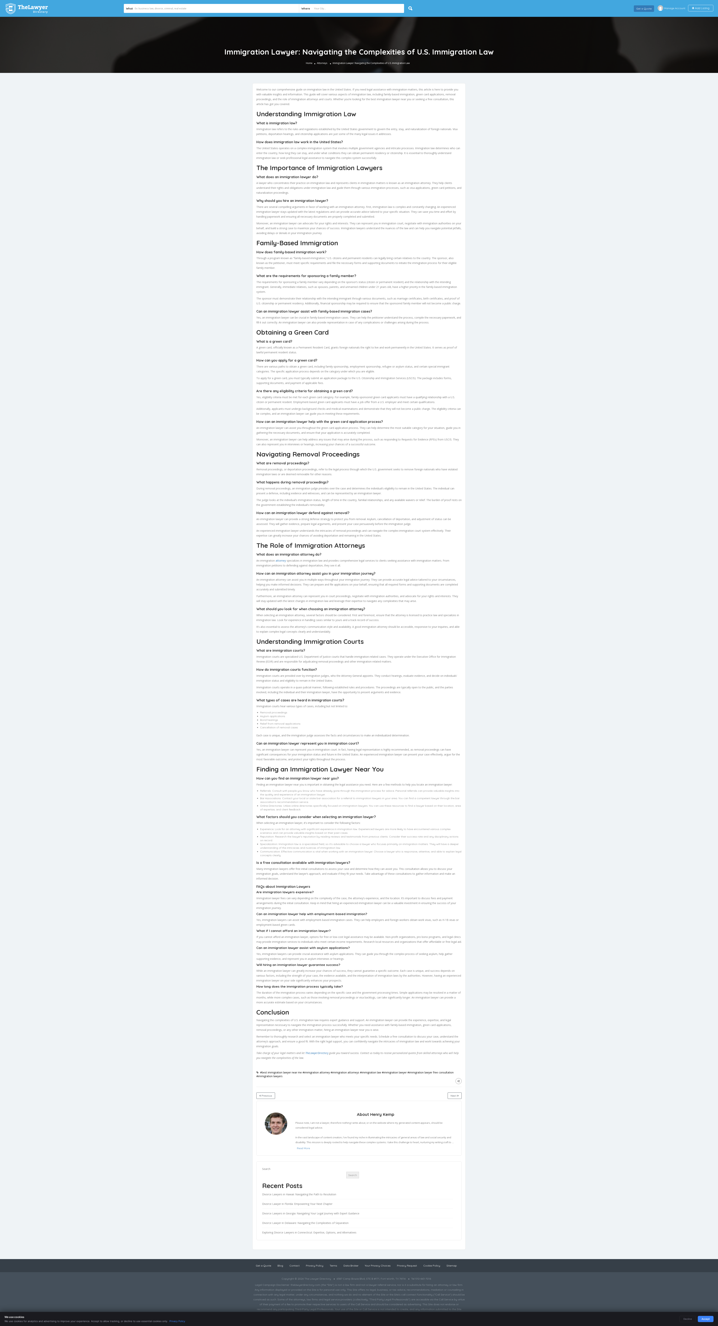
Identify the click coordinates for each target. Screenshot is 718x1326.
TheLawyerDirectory (316, 1053)
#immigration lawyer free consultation (430, 1072)
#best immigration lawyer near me (281, 1072)
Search (266, 1169)
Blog (280, 1265)
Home (309, 63)
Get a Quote (644, 8)
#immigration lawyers (269, 1076)
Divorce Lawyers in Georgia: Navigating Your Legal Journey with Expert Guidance (310, 1213)
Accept (706, 1318)
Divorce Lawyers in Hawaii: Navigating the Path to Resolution (299, 1194)
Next (454, 1095)
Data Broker (350, 1265)
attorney (281, 560)
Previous (266, 1095)
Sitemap (452, 1265)
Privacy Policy (314, 1265)
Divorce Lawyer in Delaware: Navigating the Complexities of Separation (305, 1223)
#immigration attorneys (345, 1072)
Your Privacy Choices (378, 1265)
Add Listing (701, 8)
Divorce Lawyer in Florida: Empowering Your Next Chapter (297, 1204)
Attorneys (322, 63)
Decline (687, 1318)
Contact (294, 1265)
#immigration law (370, 1072)
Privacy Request (407, 1265)
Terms (333, 1265)
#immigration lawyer (394, 1072)
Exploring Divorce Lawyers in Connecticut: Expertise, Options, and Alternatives (309, 1232)
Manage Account (674, 8)
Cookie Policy (431, 1265)
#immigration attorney (316, 1072)
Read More (303, 1148)
